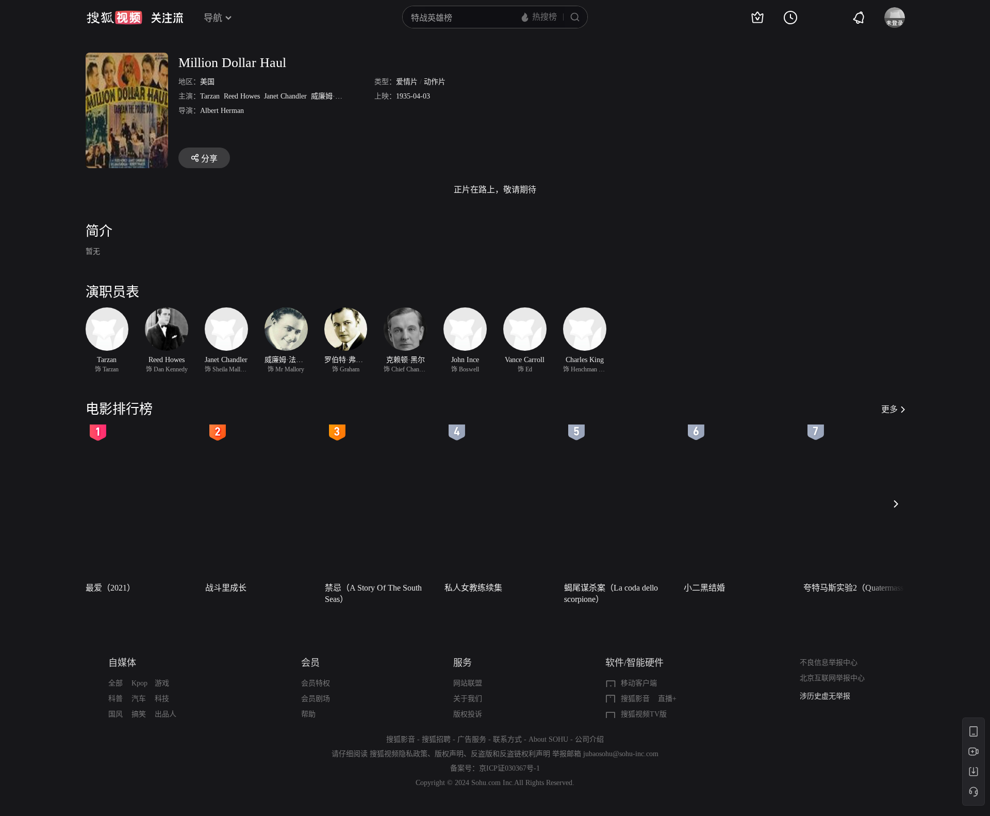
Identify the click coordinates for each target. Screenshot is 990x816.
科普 (115, 699)
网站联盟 (467, 683)
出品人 (165, 714)
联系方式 (507, 739)
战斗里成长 (225, 587)
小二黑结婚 (704, 587)
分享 (209, 158)
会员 (310, 663)
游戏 (162, 683)
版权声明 (449, 754)
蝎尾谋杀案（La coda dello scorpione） (611, 593)
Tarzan (210, 96)
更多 (889, 409)
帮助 (308, 714)
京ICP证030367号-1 (509, 768)
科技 (162, 699)
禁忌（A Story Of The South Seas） (373, 593)
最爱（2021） (110, 587)
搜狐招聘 (436, 739)
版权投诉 (467, 714)
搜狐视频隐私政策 (398, 754)
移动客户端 (639, 683)
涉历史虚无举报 (825, 696)
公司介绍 (589, 739)
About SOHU (548, 739)
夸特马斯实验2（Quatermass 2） (860, 587)
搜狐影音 (635, 699)
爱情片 (407, 82)
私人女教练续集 (473, 587)
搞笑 (138, 714)
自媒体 (122, 663)
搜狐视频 (114, 17)
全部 (115, 683)
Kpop (139, 683)
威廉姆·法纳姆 (334, 96)
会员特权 (315, 683)
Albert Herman (222, 111)
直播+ (667, 699)
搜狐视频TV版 (644, 714)
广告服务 (471, 739)
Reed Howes (242, 96)
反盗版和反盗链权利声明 (510, 754)
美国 (207, 82)
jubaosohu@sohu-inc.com (620, 754)
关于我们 (467, 699)
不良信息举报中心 (828, 662)
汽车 (138, 699)
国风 (115, 714)
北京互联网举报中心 (832, 678)
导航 (213, 18)
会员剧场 (315, 699)
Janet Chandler (285, 96)
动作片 (435, 82)
